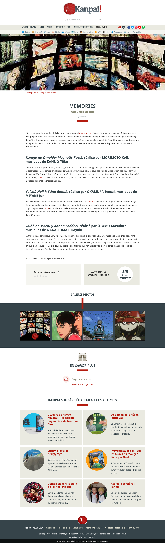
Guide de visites (46, 27)
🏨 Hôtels (56, 32)
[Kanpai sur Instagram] (136, 27)
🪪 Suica (74, 32)
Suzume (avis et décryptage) (58, 452)
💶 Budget (26, 32)
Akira (88, 133)
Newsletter (78, 528)
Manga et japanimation (48, 93)
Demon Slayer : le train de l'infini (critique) (62, 485)
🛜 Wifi (98, 32)
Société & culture (63, 27)
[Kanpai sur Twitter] (132, 27)
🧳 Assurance (116, 32)
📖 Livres (127, 32)
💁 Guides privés (87, 32)
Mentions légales (94, 528)
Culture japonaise (32, 93)
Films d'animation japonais (82, 384)
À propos (50, 528)
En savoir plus (104, 541)
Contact (109, 528)
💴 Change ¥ (37, 32)
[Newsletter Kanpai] (123, 27)
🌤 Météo (137, 32)
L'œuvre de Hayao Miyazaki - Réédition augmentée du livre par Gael (63, 419)
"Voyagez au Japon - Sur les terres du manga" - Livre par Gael (126, 454)
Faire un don (64, 528)
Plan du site (133, 528)
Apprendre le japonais (83, 27)
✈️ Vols (47, 32)
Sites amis (120, 528)
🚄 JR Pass (65, 32)
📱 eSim (106, 32)
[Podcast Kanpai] (143, 27)
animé (41, 177)
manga (82, 133)
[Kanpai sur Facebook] (128, 27)
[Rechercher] (100, 20)
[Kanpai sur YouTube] (139, 27)
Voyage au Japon (29, 27)
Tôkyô (46, 208)
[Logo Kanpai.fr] (82, 9)
